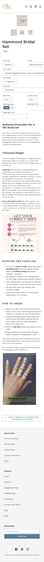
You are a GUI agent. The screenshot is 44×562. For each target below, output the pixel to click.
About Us (7, 482)
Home (6, 476)
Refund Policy (9, 444)
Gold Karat (6, 60)
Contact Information (12, 455)
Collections (8, 499)
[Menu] (40, 6)
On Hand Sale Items (12, 505)
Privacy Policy (9, 450)
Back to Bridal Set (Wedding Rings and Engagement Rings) (23, 418)
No (12, 107)
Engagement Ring (11, 488)
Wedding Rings (9, 493)
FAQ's (6, 461)
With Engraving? (8, 104)
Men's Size (6, 95)
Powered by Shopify (33, 555)
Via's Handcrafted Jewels (18, 555)
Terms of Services (11, 439)
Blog (6, 510)
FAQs (6, 516)
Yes (6, 107)
